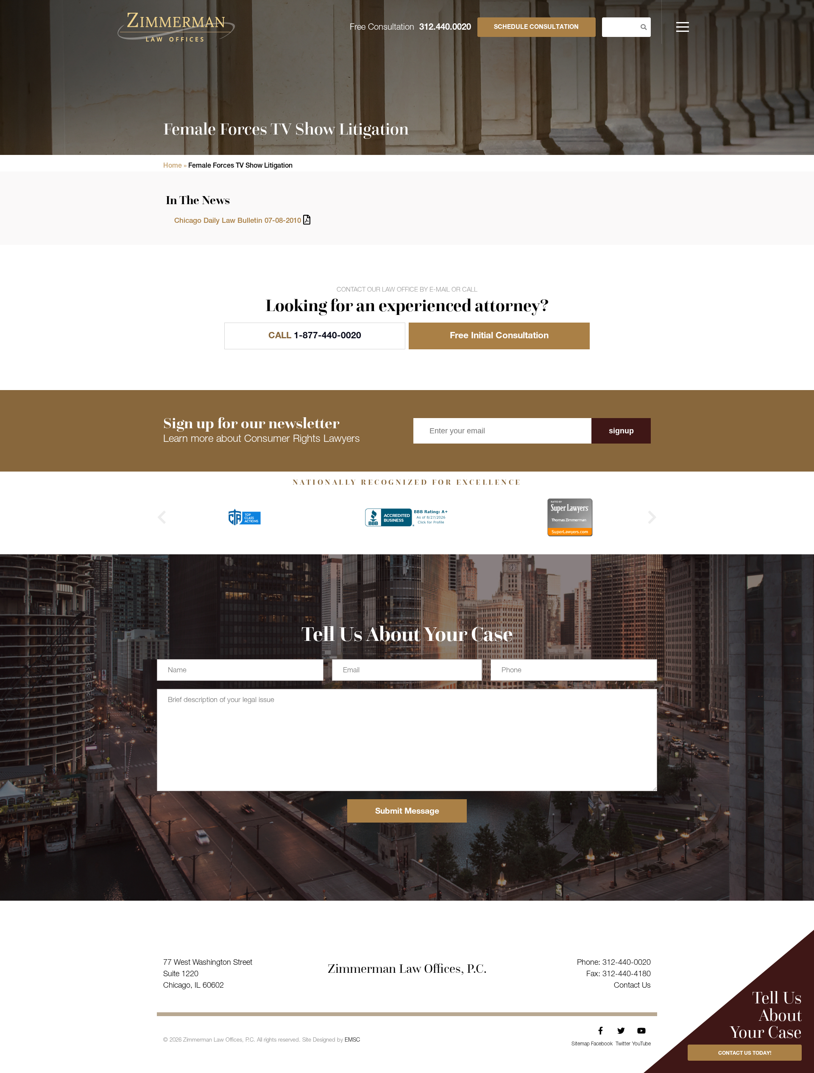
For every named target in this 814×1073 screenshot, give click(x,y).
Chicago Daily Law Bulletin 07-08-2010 (237, 221)
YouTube (641, 1030)
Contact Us (632, 986)
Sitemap (580, 1044)
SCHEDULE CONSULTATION (536, 28)
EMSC (352, 1040)
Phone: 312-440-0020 (614, 963)
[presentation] (162, 517)
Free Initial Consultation (499, 336)
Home (172, 166)
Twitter (620, 1030)
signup (621, 431)
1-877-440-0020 (314, 336)
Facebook (600, 1030)
